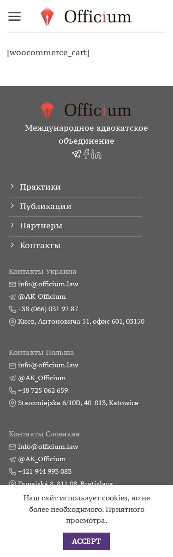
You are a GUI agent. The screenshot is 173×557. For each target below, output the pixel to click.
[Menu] (14, 16)
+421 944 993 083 (45, 471)
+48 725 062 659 (43, 390)
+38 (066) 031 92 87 (48, 308)
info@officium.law (48, 283)
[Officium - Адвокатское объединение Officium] (86, 16)
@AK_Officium (42, 296)
